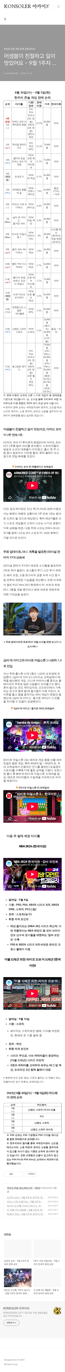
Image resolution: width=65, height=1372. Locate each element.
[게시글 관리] (20, 1174)
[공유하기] (16, 1174)
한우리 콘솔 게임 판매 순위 (19, 1187)
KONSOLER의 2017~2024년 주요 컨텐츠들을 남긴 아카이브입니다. (25, 1314)
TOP (58, 1361)
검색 (51, 6)
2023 (37, 1187)
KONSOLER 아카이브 (27, 6)
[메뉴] (58, 6)
